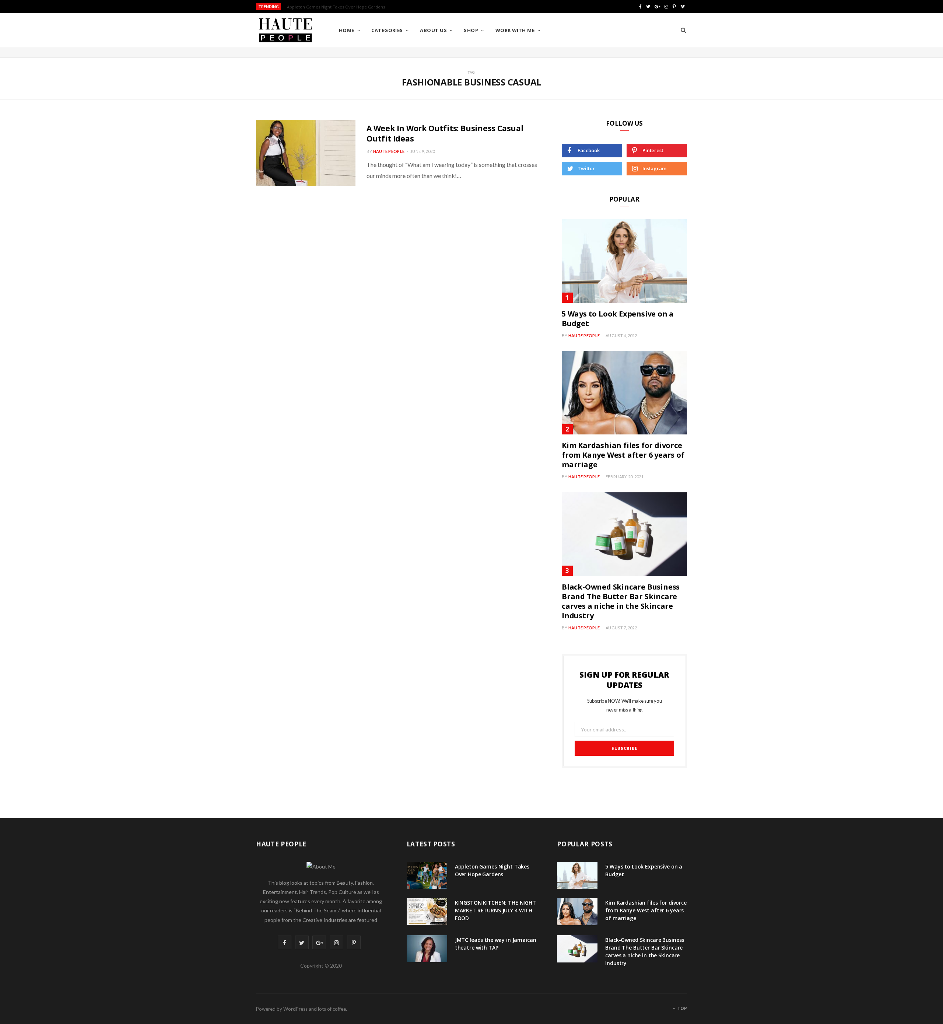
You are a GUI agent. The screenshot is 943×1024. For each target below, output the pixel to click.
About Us (433, 30)
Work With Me (514, 30)
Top (681, 1008)
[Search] (683, 30)
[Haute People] (285, 30)
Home (346, 30)
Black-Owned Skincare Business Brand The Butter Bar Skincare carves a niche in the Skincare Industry (621, 601)
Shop (471, 30)
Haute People (388, 151)
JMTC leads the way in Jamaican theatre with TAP (495, 943)
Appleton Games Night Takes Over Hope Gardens (492, 870)
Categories (387, 30)
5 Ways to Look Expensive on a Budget (618, 318)
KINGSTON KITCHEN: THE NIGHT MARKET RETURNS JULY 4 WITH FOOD (355, 7)
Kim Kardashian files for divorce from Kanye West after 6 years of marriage (623, 454)
